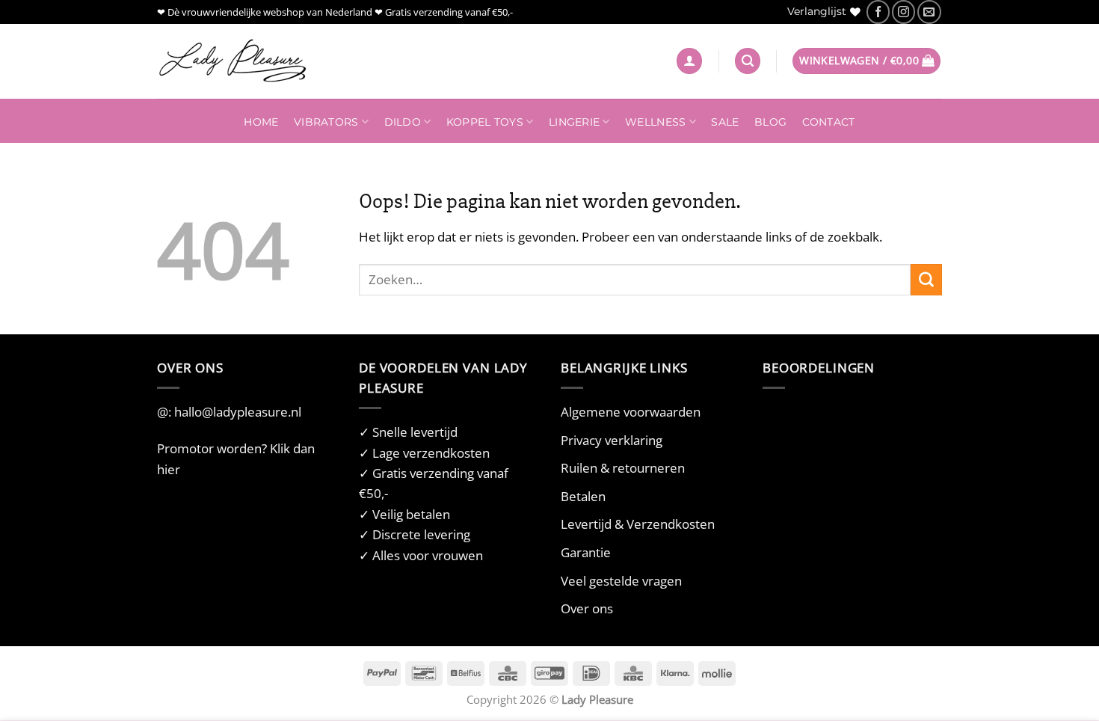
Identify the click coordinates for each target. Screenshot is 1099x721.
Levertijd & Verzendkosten (638, 524)
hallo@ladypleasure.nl (237, 411)
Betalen (583, 496)
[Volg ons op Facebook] (878, 11)
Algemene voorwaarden (631, 411)
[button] (689, 61)
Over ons (587, 608)
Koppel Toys (484, 122)
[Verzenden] (926, 279)
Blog (770, 122)
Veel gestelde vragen (621, 580)
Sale (725, 122)
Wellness (655, 122)
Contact (828, 122)
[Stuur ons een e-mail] (929, 11)
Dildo (402, 122)
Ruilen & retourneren (623, 467)
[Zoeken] (747, 61)
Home (261, 122)
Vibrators (326, 122)
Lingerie (574, 122)
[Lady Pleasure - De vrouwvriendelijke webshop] (232, 61)
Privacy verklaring (611, 440)
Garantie (586, 552)
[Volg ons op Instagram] (903, 11)
